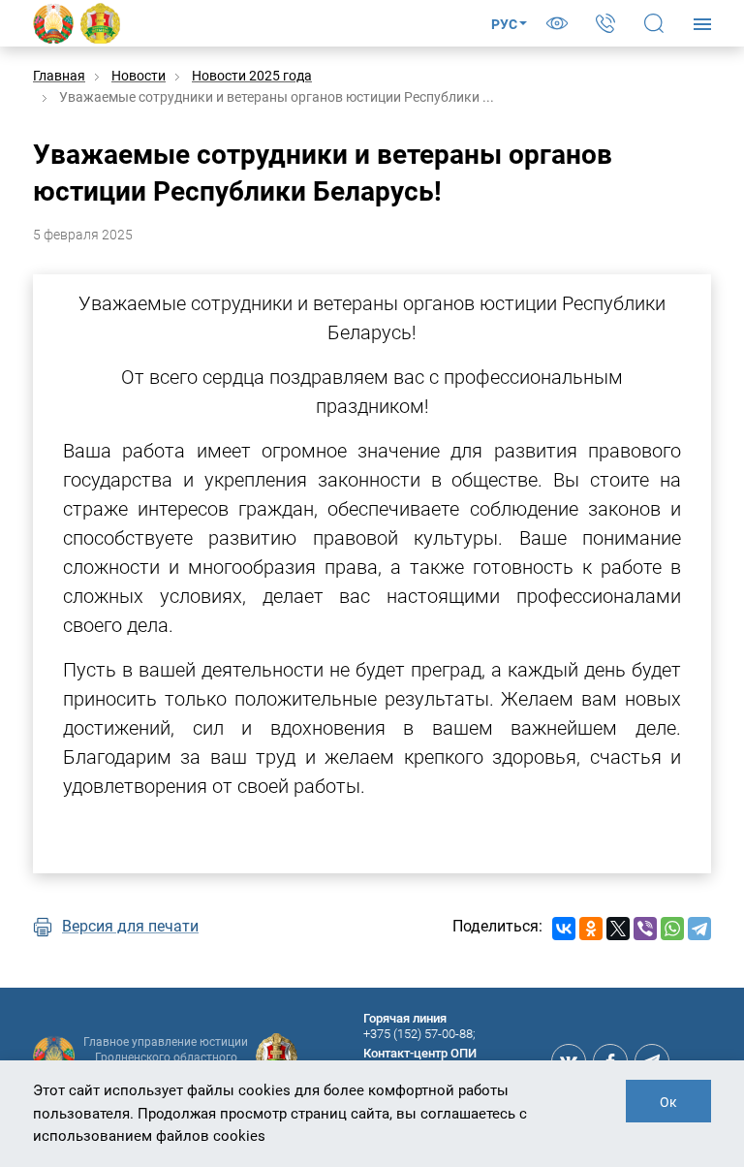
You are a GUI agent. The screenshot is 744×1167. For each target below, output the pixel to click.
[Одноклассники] (591, 928)
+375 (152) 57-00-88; (419, 1033)
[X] (618, 928)
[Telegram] (699, 928)
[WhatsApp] (672, 928)
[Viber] (645, 928)
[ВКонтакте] (563, 928)
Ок (668, 1102)
